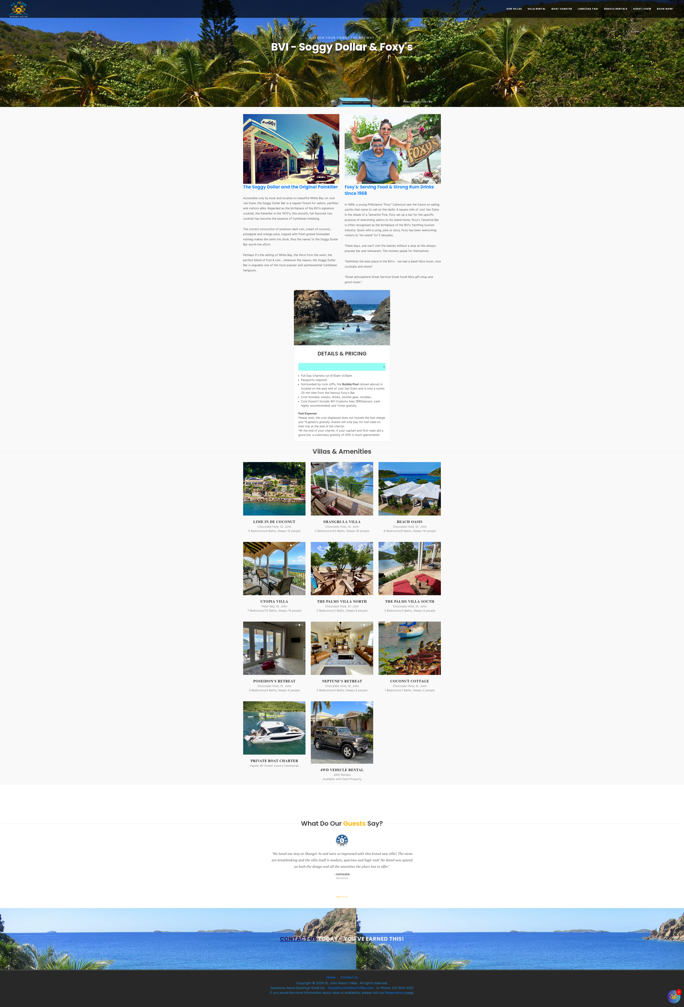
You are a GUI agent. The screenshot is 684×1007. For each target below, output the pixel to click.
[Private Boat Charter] (274, 728)
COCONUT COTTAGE (409, 681)
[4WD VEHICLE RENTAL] (337, 732)
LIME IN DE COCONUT (274, 521)
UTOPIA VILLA (274, 601)
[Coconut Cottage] (405, 648)
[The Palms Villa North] (337, 568)
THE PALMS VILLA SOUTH (409, 601)
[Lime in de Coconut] (270, 488)
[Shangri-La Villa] (337, 488)
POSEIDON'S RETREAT (274, 681)
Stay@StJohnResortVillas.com (351, 988)
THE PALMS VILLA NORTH (342, 601)
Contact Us (349, 977)
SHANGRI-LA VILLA (342, 521)
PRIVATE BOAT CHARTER (274, 760)
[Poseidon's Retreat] (270, 648)
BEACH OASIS (410, 521)
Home (330, 977)
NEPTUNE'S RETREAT (342, 681)
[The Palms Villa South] (405, 568)
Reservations (395, 993)
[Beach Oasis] (409, 488)
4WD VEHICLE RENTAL (342, 769)
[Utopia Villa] (270, 568)
